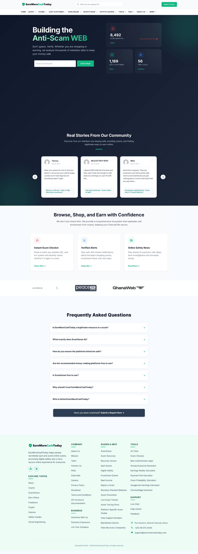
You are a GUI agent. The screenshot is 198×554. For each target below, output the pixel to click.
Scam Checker (137, 456)
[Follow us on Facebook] (30, 469)
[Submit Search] (78, 4)
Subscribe (75, 475)
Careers (74, 480)
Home (23, 12)
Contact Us (76, 466)
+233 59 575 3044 (143, 528)
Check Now (85, 64)
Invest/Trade (89, 12)
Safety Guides (34, 517)
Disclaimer (76, 490)
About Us (141, 12)
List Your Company (80, 527)
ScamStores (34, 493)
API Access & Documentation (78, 502)
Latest (31, 12)
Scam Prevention (109, 495)
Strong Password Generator (143, 466)
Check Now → (40, 266)
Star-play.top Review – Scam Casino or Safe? (59, 191)
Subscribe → (86, 266)
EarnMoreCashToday (101, 545)
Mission (74, 456)
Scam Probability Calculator (143, 480)
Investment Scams (109, 475)
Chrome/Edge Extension (142, 490)
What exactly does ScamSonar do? (70, 339)
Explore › (141, 69)
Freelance (33, 502)
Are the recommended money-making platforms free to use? (83, 363)
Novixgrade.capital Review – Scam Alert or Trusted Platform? (97, 191)
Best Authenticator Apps (142, 461)
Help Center (136, 509)
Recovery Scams (109, 461)
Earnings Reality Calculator (143, 470)
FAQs (73, 470)
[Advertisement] (99, 103)
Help (130, 12)
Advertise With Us (79, 517)
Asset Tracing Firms (110, 505)
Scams (41, 12)
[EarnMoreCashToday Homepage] (46, 445)
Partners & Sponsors (80, 522)
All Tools (134, 451)
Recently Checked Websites (114, 490)
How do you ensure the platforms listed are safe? (77, 351)
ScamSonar (106, 451)
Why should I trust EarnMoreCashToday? (73, 387)
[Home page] (37, 4)
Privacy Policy (77, 485)
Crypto (31, 507)
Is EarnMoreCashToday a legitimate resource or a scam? (80, 327)
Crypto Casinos (107, 12)
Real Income (106, 480)
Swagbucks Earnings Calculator (145, 485)
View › (112, 43)
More (152, 12)
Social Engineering (36, 522)
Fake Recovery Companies (113, 528)
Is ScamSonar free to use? (66, 375)
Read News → (134, 266)
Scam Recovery (108, 456)
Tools (121, 12)
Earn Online (73, 12)
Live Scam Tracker (109, 500)
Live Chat (135, 504)
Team (73, 461)
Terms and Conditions (81, 495)
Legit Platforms (56, 12)
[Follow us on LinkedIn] (36, 469)
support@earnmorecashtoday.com (150, 533)
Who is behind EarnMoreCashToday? (71, 399)
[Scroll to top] (193, 544)
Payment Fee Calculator (142, 475)
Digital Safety (107, 470)
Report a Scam (169, 4)
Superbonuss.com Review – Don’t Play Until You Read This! (137, 191)
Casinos (32, 512)
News (31, 483)
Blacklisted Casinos (110, 523)
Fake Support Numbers (111, 518)
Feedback (135, 514)
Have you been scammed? (99, 413)
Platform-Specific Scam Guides (112, 511)
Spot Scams (106, 466)
